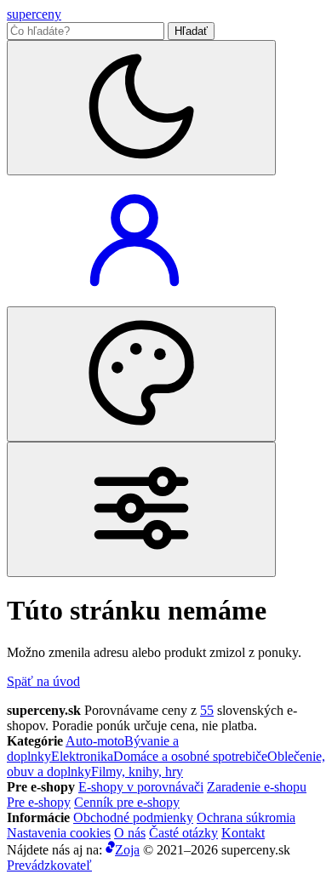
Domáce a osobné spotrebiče (190, 756)
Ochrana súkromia (246, 817)
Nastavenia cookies (59, 833)
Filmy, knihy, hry (137, 771)
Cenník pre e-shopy (127, 802)
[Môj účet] (134, 298)
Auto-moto (95, 741)
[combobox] (85, 31)
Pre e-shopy (39, 802)
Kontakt (243, 833)
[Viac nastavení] (141, 509)
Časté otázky (183, 833)
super (34, 14)
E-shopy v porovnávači (140, 787)
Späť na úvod (43, 681)
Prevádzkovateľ (49, 865)
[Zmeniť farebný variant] (141, 374)
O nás (130, 833)
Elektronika (82, 756)
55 (207, 710)
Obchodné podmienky (133, 817)
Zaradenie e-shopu (256, 787)
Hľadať (191, 31)
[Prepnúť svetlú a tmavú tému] (141, 107)
